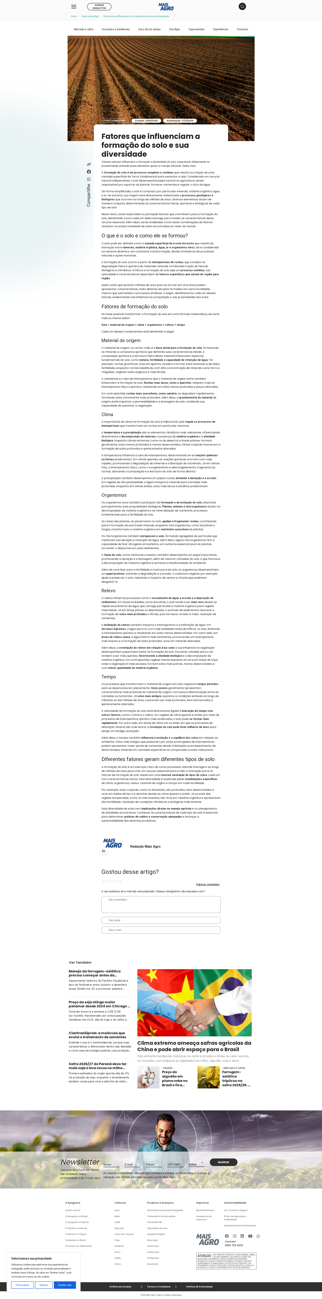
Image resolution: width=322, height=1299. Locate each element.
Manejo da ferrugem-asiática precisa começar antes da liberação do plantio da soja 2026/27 (95, 973)
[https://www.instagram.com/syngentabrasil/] (234, 1236)
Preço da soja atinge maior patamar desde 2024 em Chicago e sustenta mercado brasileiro (99, 1004)
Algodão (119, 1228)
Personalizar (22, 1285)
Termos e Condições (159, 1286)
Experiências (220, 29)
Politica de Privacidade (199, 1286)
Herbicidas (153, 1252)
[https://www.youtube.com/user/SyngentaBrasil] (250, 1236)
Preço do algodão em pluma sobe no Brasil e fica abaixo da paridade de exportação (174, 1078)
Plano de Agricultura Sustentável (235, 1218)
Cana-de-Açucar (124, 1234)
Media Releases (205, 1210)
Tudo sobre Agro (90, 16)
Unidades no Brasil (75, 1240)
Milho (117, 1216)
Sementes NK (154, 1222)
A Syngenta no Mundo (77, 1222)
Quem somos (72, 1210)
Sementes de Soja (157, 1228)
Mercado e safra (83, 29)
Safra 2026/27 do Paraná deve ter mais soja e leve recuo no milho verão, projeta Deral (98, 1066)
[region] (43, 1272)
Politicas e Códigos (75, 1234)
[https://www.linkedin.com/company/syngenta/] (242, 1236)
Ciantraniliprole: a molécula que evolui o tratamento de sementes (98, 1035)
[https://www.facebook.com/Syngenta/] (227, 1236)
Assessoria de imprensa (204, 1218)
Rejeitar (44, 1285)
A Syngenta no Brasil (76, 1216)
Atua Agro (152, 1240)
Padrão (168, 1068)
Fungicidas (153, 1258)
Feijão (118, 1258)
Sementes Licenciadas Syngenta (165, 1210)
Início (74, 16)
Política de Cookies (120, 1286)
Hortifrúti (119, 1246)
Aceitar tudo (64, 1285)
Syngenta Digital (156, 1234)
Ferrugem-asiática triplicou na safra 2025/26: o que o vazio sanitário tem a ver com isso (236, 1078)
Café (117, 1222)
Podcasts (242, 29)
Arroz (117, 1252)
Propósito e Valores (76, 1228)
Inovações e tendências (116, 29)
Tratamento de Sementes (161, 1216)
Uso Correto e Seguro (236, 1210)
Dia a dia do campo (149, 29)
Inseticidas (153, 1246)
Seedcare (152, 1264)
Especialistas (197, 29)
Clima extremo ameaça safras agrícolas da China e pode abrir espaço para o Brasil (194, 1046)
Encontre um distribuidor (78, 1246)
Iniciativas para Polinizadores (240, 1225)
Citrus (118, 1264)
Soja (117, 1210)
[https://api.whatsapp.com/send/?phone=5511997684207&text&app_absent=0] (258, 1236)
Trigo (117, 1240)
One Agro (174, 29)
